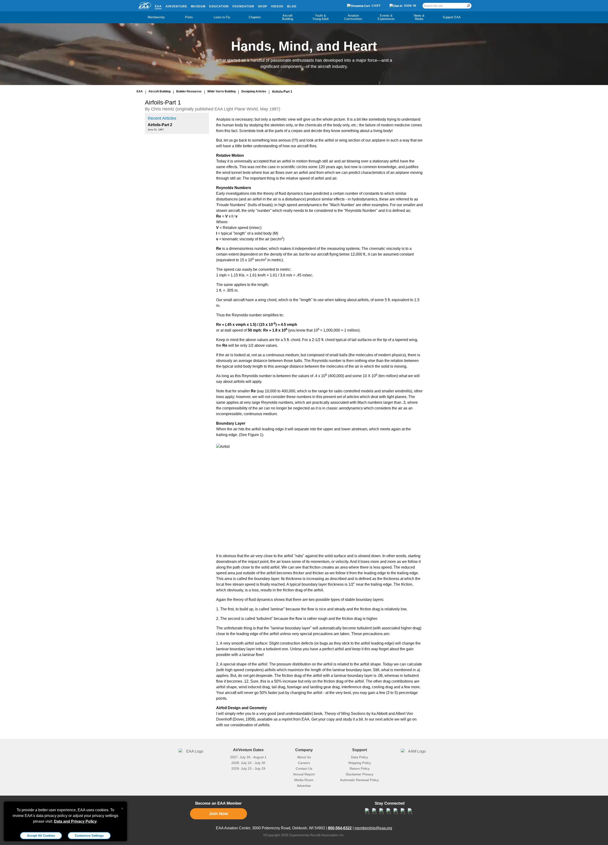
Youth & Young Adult (320, 17)
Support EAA (452, 17)
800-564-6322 (340, 828)
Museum (198, 6)
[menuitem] (156, 17)
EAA (158, 6)
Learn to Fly (222, 17)
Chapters (255, 17)
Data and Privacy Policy (75, 821)
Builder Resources (189, 91)
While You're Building (221, 91)
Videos (277, 6)
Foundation (243, 6)
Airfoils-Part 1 (282, 91)
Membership (156, 17)
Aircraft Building (287, 17)
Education (219, 6)
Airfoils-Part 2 (160, 125)
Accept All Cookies (41, 835)
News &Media (419, 17)
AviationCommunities (353, 17)
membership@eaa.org (373, 828)
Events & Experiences (386, 17)
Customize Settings (89, 835)
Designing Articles (253, 91)
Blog (291, 6)
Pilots (189, 17)
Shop (262, 6)
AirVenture (176, 6)
